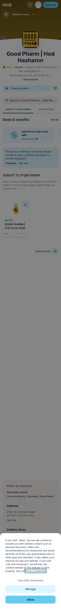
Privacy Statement (35, 571)
